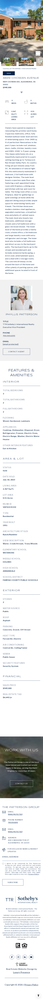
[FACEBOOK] (12, 957)
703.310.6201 (9, 336)
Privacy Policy (33, 874)
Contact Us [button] (21, 784)
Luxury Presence (21, 972)
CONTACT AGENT (16, 352)
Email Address (10, 857)
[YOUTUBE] (31, 957)
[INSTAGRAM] (18, 957)
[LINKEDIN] (24, 957)
